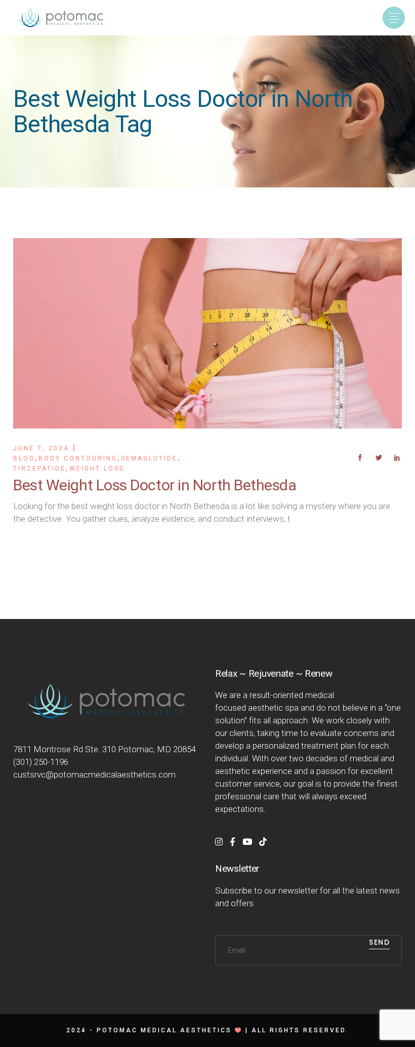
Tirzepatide (39, 468)
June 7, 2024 (41, 448)
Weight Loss (96, 468)
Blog (24, 458)
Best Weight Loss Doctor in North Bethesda (155, 485)
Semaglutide (149, 458)
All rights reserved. (300, 1030)
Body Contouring (77, 458)
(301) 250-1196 (40, 762)
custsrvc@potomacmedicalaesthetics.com (94, 774)
